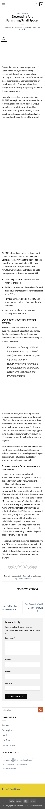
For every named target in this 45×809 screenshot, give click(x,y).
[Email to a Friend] (25, 567)
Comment (10, 638)
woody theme (21, 764)
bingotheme (7, 760)
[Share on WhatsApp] (10, 567)
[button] (3, 4)
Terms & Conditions (11, 789)
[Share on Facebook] (15, 567)
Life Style (6, 740)
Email (8, 671)
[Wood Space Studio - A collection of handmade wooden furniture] (21, 4)
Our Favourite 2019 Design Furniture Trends (34, 607)
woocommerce (8, 764)
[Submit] (40, 709)
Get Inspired (22, 13)
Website (8, 683)
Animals (5, 725)
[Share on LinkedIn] (34, 567)
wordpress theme (24, 579)
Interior (5, 735)
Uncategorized (9, 745)
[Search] (37, 4)
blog (15, 579)
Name (8, 660)
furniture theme (26, 760)
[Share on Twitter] (20, 567)
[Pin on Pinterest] (30, 567)
